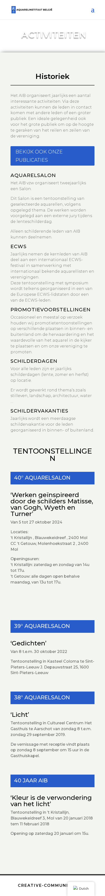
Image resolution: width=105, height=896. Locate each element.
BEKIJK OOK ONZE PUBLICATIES (39, 156)
